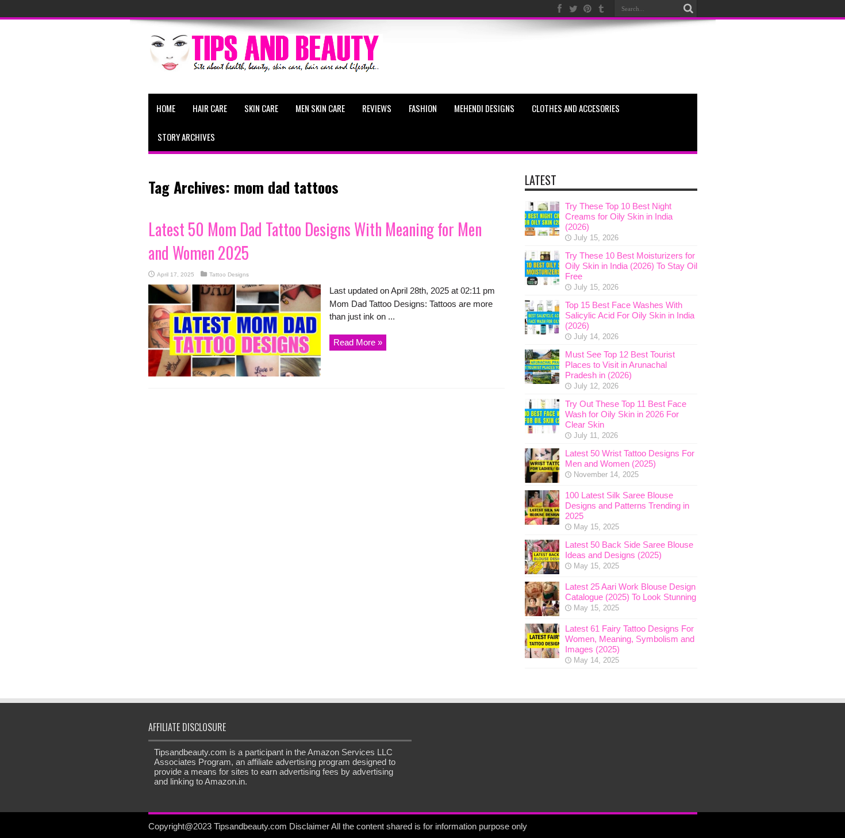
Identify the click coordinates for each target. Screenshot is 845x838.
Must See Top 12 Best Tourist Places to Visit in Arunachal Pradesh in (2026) (620, 364)
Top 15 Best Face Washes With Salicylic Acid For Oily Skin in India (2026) (629, 315)
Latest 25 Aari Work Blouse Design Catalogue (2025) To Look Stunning (630, 592)
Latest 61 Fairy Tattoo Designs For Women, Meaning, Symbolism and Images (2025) (629, 639)
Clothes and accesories (576, 108)
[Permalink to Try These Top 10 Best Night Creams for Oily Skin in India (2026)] (542, 232)
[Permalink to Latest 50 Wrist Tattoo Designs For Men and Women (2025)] (542, 480)
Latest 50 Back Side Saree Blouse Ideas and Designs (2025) (629, 550)
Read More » (357, 342)
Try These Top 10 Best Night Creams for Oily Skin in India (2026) (619, 216)
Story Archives (186, 136)
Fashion (423, 108)
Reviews (376, 108)
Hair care (210, 108)
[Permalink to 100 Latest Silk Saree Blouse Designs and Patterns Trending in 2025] (542, 521)
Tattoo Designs (229, 274)
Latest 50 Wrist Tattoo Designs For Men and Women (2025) (629, 458)
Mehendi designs (484, 108)
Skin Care (261, 108)
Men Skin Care (320, 108)
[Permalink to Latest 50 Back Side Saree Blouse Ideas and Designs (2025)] (542, 571)
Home (165, 108)
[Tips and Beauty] (265, 65)
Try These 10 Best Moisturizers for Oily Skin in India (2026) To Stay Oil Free (631, 266)
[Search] (688, 8)
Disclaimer (309, 826)
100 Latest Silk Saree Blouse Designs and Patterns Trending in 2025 (627, 505)
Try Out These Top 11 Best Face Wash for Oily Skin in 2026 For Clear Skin (625, 414)
